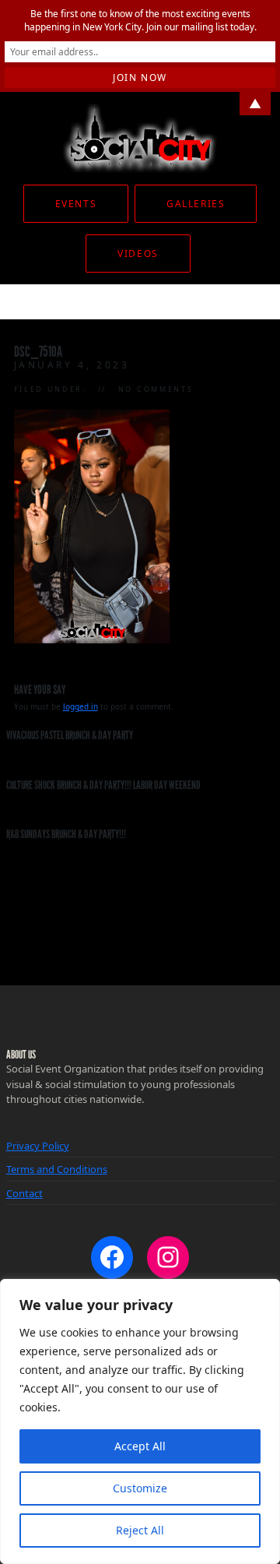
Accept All (140, 1446)
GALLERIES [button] (195, 203)
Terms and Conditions (56, 1169)
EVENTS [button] (75, 203)
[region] (140, 1421)
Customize (140, 1488)
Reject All (140, 1530)
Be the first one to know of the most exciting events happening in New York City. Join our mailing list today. (140, 20)
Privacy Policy (37, 1146)
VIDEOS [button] (137, 253)
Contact (24, 1193)
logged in (80, 706)
